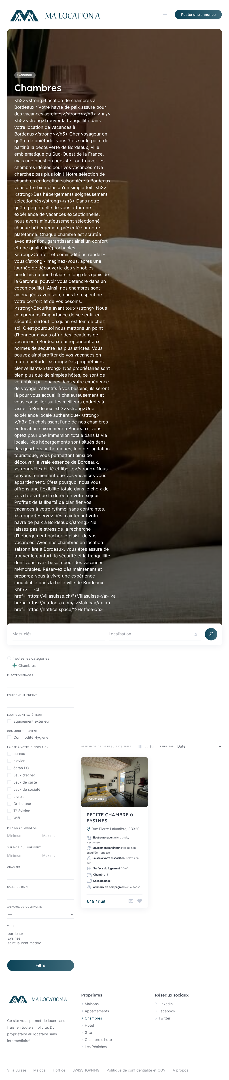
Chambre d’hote (98, 1039)
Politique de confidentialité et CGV (136, 1070)
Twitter (164, 1018)
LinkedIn (166, 1004)
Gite (88, 1032)
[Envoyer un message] (131, 901)
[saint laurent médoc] (40, 943)
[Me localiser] (196, 634)
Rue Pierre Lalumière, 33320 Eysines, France (117, 829)
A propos (180, 1070)
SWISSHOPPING (86, 1070)
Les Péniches (96, 1047)
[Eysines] (40, 938)
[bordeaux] (40, 933)
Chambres (97, 798)
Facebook (167, 1011)
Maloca (39, 1070)
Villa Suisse (16, 1070)
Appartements (97, 1011)
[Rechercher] (211, 634)
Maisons (92, 1004)
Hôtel (89, 1025)
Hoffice (59, 1070)
